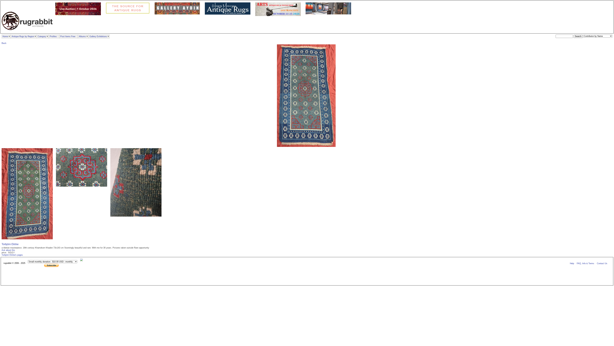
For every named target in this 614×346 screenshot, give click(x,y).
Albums (82, 36)
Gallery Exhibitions (98, 36)
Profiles (53, 36)
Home (5, 36)
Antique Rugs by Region (23, 36)
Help (572, 263)
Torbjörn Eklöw (10, 244)
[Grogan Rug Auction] (78, 14)
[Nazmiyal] (128, 13)
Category (42, 36)
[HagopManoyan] (228, 14)
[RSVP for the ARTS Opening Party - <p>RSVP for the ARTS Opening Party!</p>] (82, 260)
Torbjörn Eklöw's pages (12, 255)
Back (4, 43)
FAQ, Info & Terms (585, 263)
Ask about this (8, 250)
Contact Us (602, 263)
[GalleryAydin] (178, 13)
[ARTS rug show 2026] (278, 15)
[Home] (28, 32)
